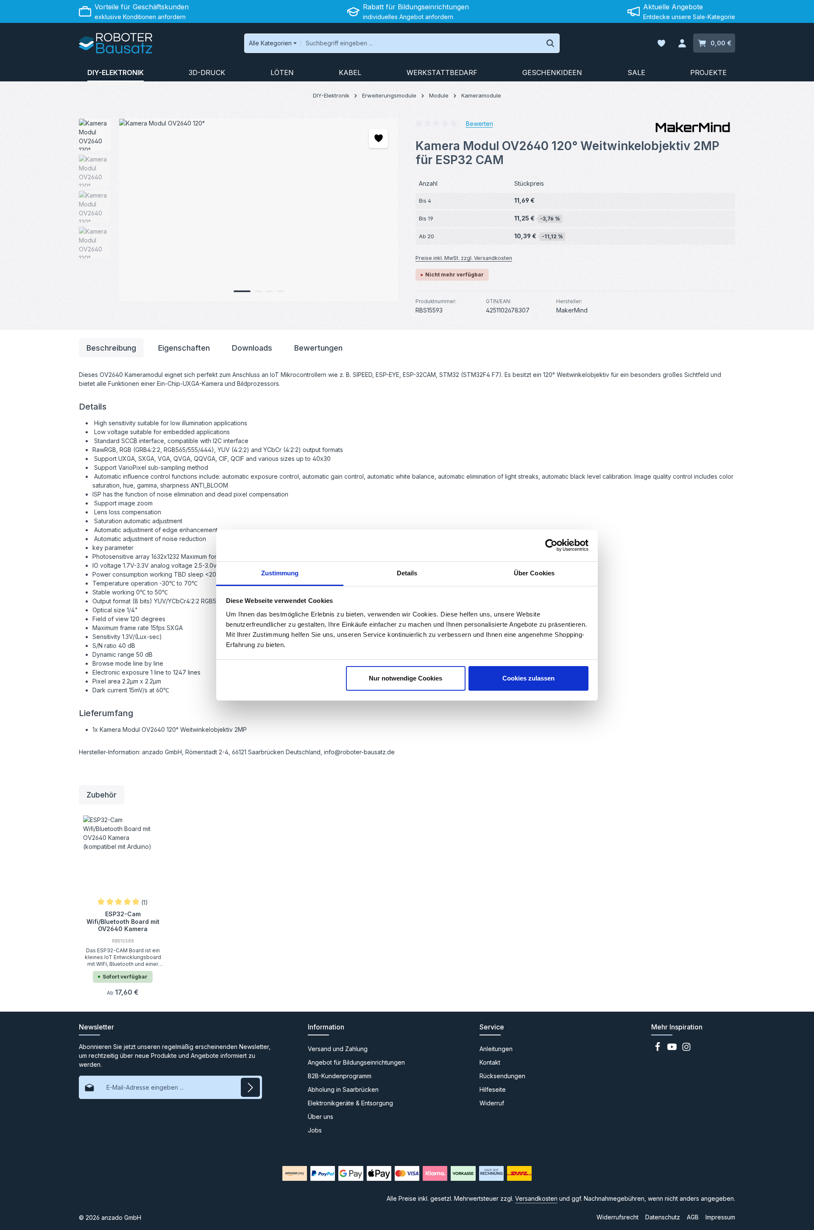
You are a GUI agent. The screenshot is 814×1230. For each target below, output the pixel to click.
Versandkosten (536, 1198)
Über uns (320, 1116)
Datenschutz (662, 1217)
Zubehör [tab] (101, 794)
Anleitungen (496, 1048)
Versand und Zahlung (338, 1048)
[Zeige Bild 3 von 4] (269, 291)
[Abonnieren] (250, 1087)
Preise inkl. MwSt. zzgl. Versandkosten (463, 258)
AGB (693, 1217)
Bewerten (479, 123)
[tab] (111, 347)
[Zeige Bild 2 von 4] (258, 291)
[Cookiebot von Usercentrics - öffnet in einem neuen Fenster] (551, 545)
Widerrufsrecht (617, 1217)
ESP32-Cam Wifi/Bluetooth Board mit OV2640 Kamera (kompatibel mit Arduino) (122, 921)
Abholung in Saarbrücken (343, 1089)
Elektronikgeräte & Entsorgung (350, 1103)
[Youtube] (672, 1049)
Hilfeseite (492, 1089)
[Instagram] (686, 1049)
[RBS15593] (258, 210)
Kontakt (489, 1062)
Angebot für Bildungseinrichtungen (356, 1062)
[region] (238, 210)
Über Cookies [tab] (534, 573)
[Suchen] (550, 43)
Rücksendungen (502, 1075)
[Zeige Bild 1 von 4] (242, 291)
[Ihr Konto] (681, 43)
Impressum (720, 1217)
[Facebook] (658, 1049)
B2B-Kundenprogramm (339, 1075)
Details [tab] (407, 573)
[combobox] (421, 43)
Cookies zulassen (528, 678)
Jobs (315, 1130)
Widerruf (491, 1103)
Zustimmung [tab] (280, 573)
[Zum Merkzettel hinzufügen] (378, 138)
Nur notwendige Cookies (405, 678)
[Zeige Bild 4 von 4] (280, 291)
